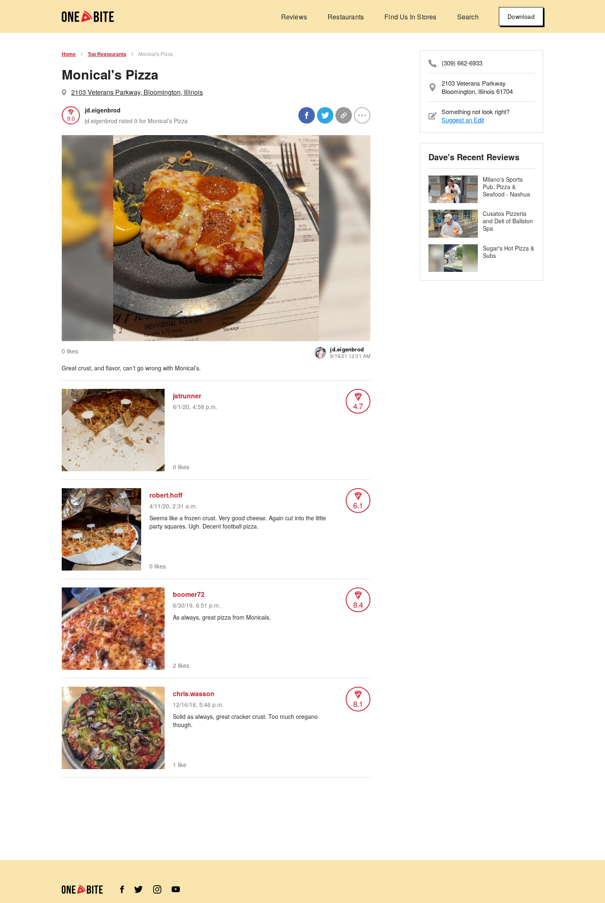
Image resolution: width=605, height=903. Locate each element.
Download (521, 16)
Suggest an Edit (463, 119)
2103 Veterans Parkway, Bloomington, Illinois (137, 92)
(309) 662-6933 (462, 63)
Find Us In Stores (410, 17)
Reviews (294, 17)
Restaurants (346, 17)
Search (468, 17)
